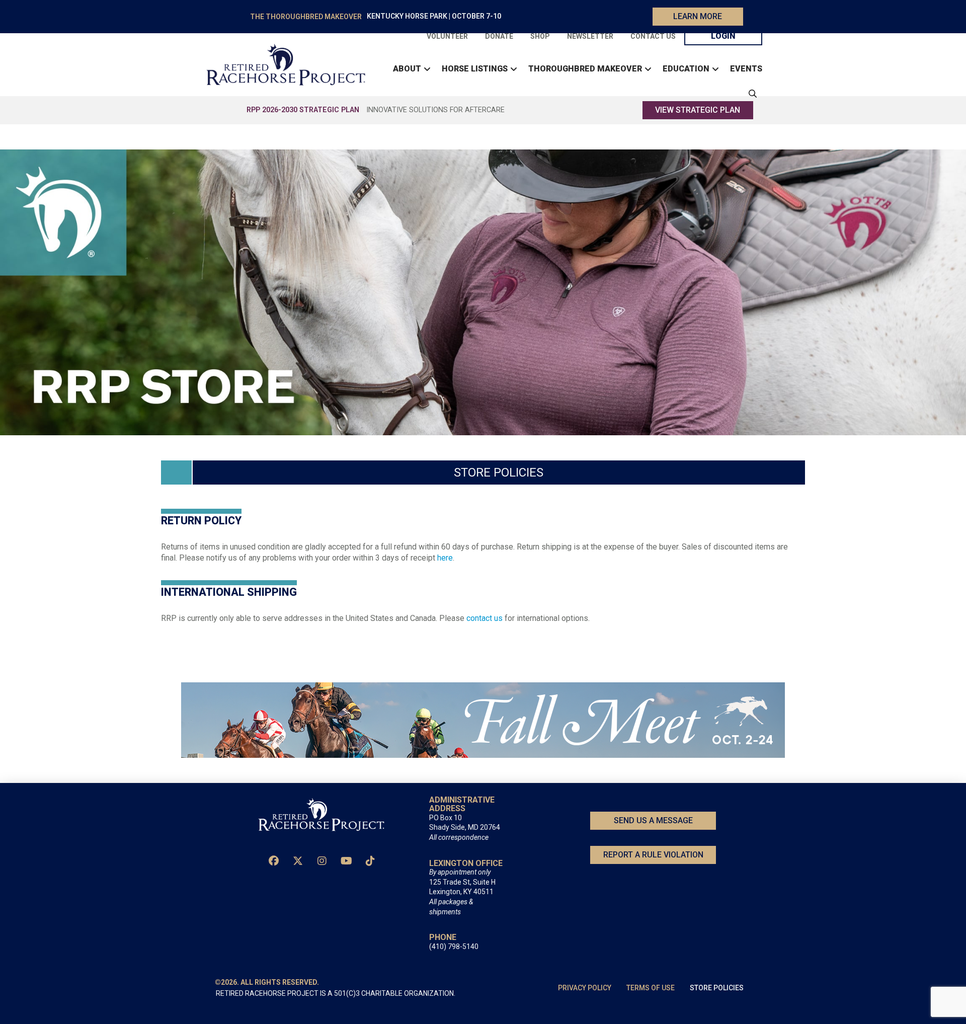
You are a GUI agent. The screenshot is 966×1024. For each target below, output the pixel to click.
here (445, 558)
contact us (484, 618)
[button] (750, 94)
